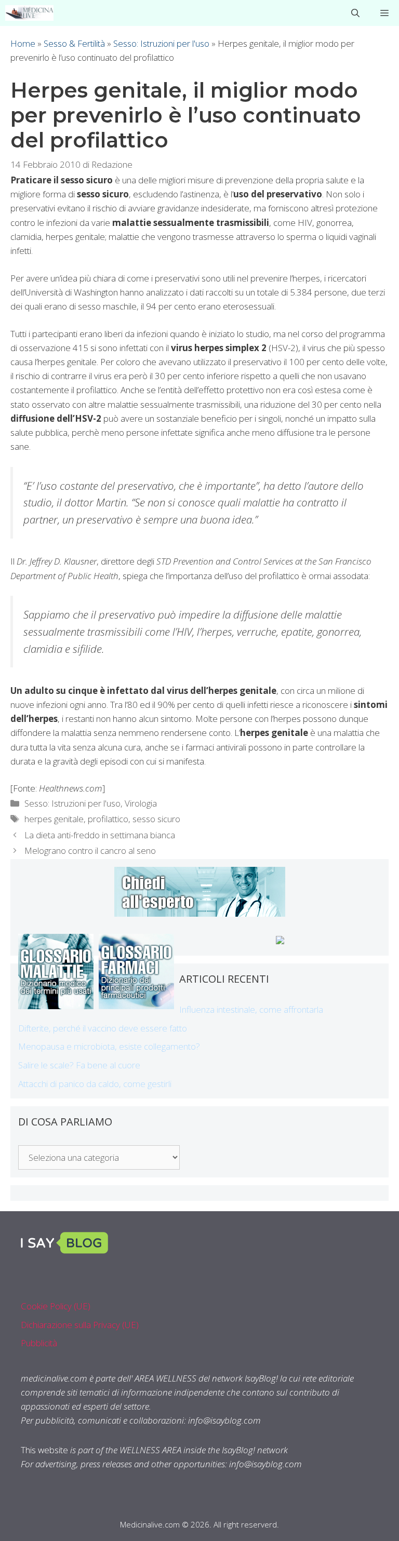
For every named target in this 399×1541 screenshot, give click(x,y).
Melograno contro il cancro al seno (90, 850)
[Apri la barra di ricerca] (355, 13)
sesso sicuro (156, 819)
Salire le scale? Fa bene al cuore (79, 1065)
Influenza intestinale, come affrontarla (251, 1009)
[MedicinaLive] (29, 13)
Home (22, 43)
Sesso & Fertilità (74, 43)
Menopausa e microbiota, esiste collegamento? (109, 1046)
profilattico (108, 819)
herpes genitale (54, 819)
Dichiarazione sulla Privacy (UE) (80, 1325)
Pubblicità (39, 1343)
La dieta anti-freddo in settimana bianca (99, 835)
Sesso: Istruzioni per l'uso (161, 43)
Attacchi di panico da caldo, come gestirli (94, 1084)
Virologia (141, 803)
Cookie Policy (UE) (55, 1306)
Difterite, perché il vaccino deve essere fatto (102, 1028)
